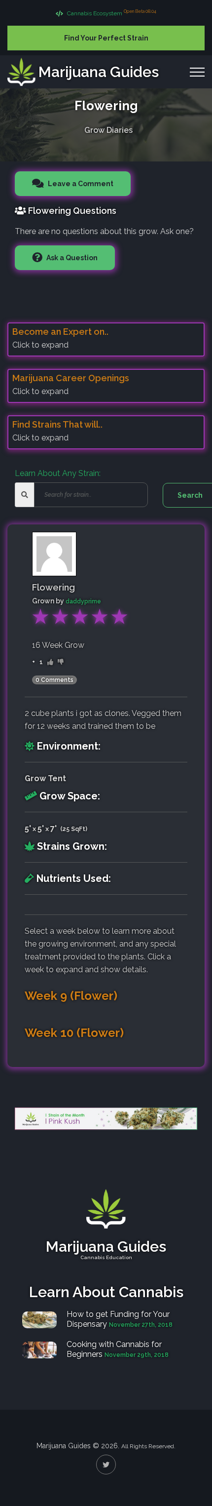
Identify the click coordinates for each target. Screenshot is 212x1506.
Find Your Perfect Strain (106, 38)
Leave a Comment (79, 184)
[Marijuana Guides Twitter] (106, 1464)
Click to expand (40, 345)
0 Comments (54, 679)
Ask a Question (71, 258)
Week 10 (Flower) (74, 1033)
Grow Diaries (108, 130)
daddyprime (83, 601)
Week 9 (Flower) (71, 996)
